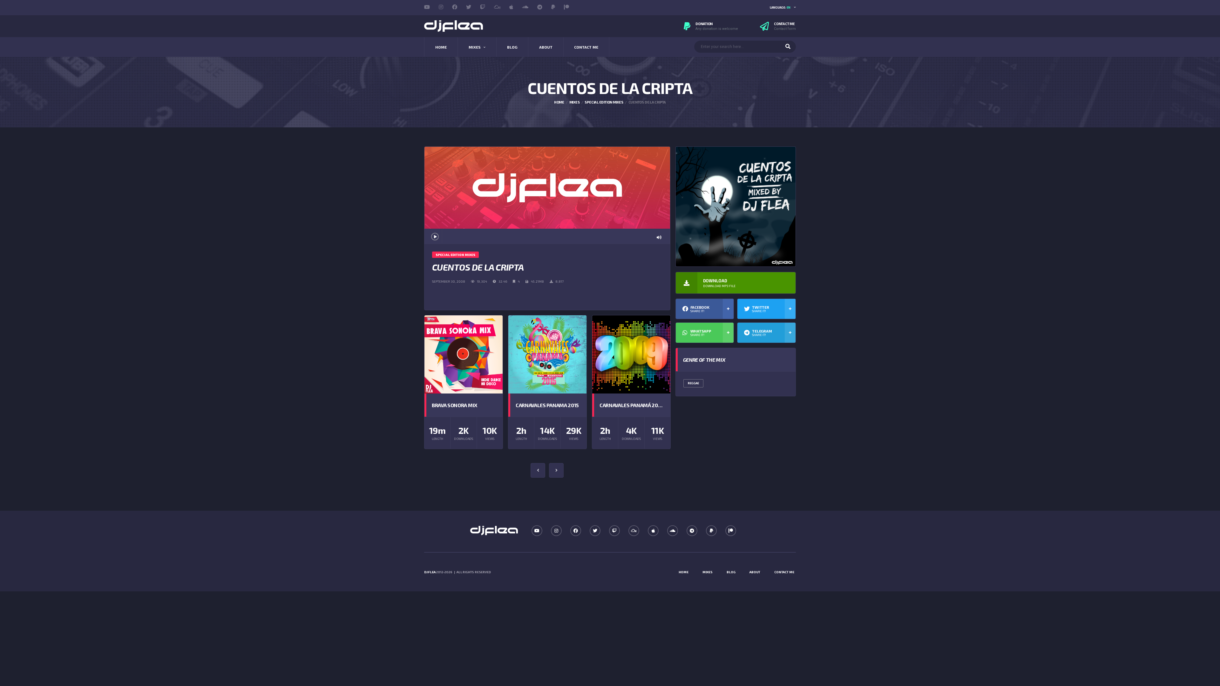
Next (556, 470)
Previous (538, 470)
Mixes (475, 47)
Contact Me (586, 47)
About (545, 47)
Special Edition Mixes (604, 102)
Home (441, 47)
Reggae (693, 383)
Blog (512, 47)
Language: (780, 7)
